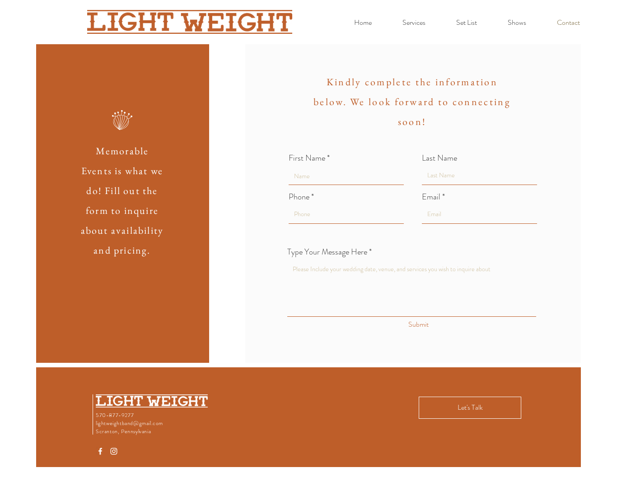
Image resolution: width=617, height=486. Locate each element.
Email (431, 197)
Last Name (439, 158)
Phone (299, 197)
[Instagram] (113, 451)
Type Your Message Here (327, 252)
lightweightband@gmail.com (129, 423)
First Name (307, 158)
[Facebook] (100, 451)
